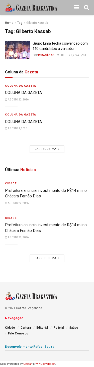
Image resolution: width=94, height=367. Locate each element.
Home (9, 23)
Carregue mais (47, 149)
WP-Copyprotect (45, 363)
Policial (58, 327)
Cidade (11, 183)
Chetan (27, 363)
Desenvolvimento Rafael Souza (29, 346)
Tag (19, 23)
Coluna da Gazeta (20, 85)
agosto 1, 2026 (17, 128)
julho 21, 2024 (69, 55)
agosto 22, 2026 (18, 99)
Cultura (26, 327)
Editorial (42, 327)
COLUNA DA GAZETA (23, 92)
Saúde (73, 327)
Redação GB (46, 55)
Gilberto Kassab (37, 23)
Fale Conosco (18, 333)
